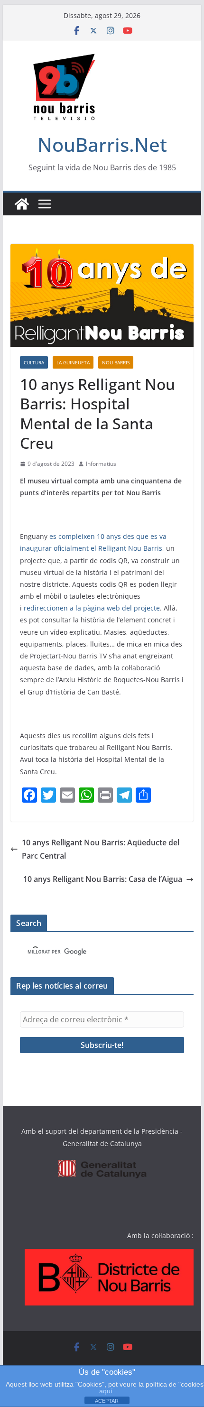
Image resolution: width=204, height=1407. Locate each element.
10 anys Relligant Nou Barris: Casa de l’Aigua (102, 879)
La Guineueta (73, 362)
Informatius (101, 464)
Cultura (34, 362)
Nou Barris (116, 362)
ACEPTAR (107, 1401)
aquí (105, 1391)
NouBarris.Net (102, 144)
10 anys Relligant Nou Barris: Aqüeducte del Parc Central (100, 849)
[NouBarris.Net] (21, 204)
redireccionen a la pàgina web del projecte (92, 607)
